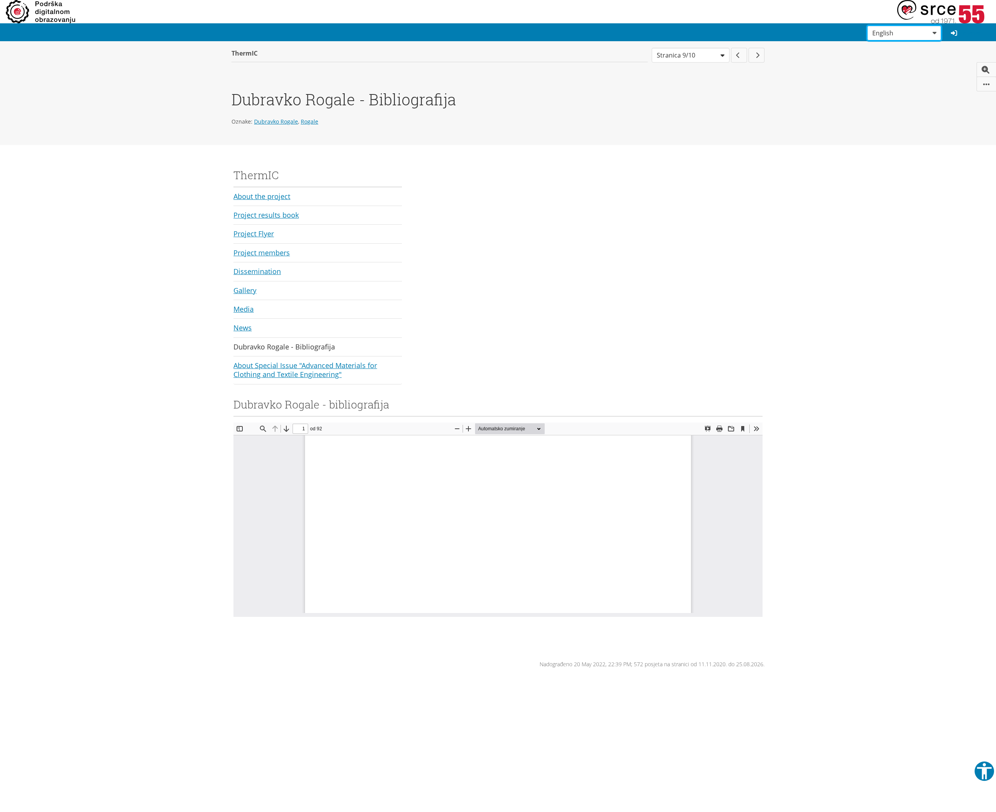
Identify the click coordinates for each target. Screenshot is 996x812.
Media (243, 309)
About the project (261, 196)
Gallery (244, 290)
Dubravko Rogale (276, 121)
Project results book (266, 215)
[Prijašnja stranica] (739, 55)
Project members (261, 252)
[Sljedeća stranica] (757, 55)
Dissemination (257, 271)
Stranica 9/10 (676, 55)
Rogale (309, 121)
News (242, 327)
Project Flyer (253, 233)
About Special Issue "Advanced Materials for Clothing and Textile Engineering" (305, 370)
